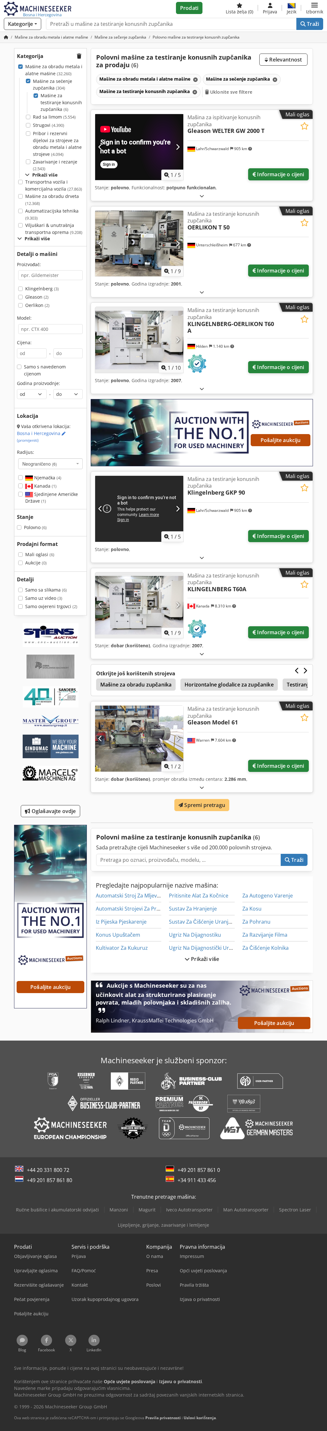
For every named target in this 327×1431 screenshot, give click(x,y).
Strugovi (48, 125)
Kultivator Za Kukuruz (122, 947)
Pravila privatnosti (163, 1417)
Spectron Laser (295, 1210)
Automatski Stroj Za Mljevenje (131, 895)
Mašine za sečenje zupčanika (52, 84)
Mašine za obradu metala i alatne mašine (53, 69)
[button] (314, 8)
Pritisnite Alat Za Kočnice (198, 895)
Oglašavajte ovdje (53, 811)
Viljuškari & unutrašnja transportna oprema (53, 228)
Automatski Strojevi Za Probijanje (136, 908)
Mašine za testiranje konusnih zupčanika (61, 102)
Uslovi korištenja (200, 1417)
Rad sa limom (54, 117)
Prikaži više (204, 958)
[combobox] (50, 463)
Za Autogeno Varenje (267, 895)
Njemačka (47, 478)
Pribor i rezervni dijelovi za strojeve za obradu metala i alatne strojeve (57, 143)
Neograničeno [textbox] (39, 464)
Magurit (147, 1210)
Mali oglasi (39, 554)
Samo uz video (43, 598)
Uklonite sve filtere (230, 92)
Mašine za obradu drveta (52, 199)
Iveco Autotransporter (189, 1210)
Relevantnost (285, 59)
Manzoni (119, 1210)
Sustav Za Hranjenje (193, 908)
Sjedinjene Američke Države (51, 497)
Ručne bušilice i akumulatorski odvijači (57, 1210)
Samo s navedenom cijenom (45, 370)
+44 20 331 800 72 (48, 1169)
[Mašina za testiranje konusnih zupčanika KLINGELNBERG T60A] (139, 605)
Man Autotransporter (246, 1210)
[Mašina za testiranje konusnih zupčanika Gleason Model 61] (139, 739)
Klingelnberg (42, 289)
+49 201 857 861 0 (199, 1169)
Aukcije (36, 563)
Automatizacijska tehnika (52, 214)
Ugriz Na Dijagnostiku (195, 934)
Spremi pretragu (204, 805)
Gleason (37, 297)
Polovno (35, 527)
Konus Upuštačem (118, 934)
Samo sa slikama (46, 590)
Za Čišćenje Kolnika (265, 947)
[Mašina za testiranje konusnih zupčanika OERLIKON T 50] (139, 244)
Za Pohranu (256, 921)
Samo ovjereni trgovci (51, 606)
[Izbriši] (195, 79)
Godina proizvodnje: (38, 383)
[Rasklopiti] (202, 196)
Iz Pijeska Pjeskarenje (121, 921)
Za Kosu (252, 908)
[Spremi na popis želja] (304, 126)
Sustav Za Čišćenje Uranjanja (204, 921)
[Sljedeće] (177, 147)
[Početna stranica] (6, 37)
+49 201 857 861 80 (49, 1180)
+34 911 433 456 (197, 1180)
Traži (312, 23)
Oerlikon (37, 305)
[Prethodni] (100, 147)
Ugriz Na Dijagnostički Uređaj (204, 947)
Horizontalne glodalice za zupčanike (229, 684)
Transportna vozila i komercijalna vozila (53, 185)
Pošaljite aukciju (281, 440)
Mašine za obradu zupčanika (135, 684)
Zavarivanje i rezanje (55, 165)
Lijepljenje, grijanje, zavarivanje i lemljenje (163, 1225)
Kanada (45, 486)
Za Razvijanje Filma (264, 934)
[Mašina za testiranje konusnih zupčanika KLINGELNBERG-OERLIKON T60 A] (139, 340)
